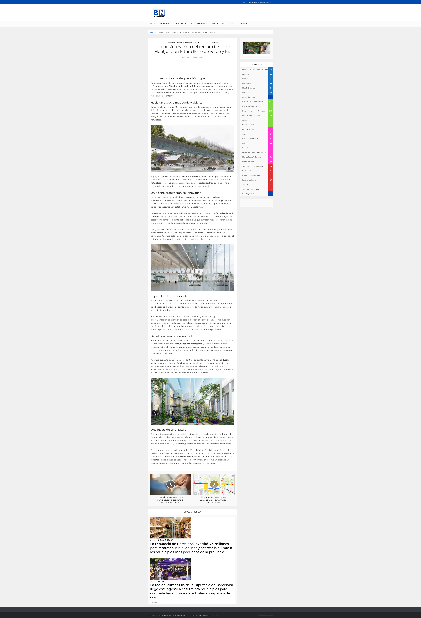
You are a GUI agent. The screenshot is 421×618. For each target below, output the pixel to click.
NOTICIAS (164, 23)
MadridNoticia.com (250, 2)
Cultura (153, 540)
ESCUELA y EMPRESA (222, 23)
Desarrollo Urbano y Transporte (180, 43)
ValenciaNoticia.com (265, 2)
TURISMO (202, 23)
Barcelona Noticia (196, 57)
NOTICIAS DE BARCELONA (206, 43)
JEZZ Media (215, 615)
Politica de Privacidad (265, 615)
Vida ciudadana (157, 581)
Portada (153, 32)
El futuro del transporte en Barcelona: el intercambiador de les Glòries (208, 608)
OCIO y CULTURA (183, 23)
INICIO (153, 23)
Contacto (242, 23)
